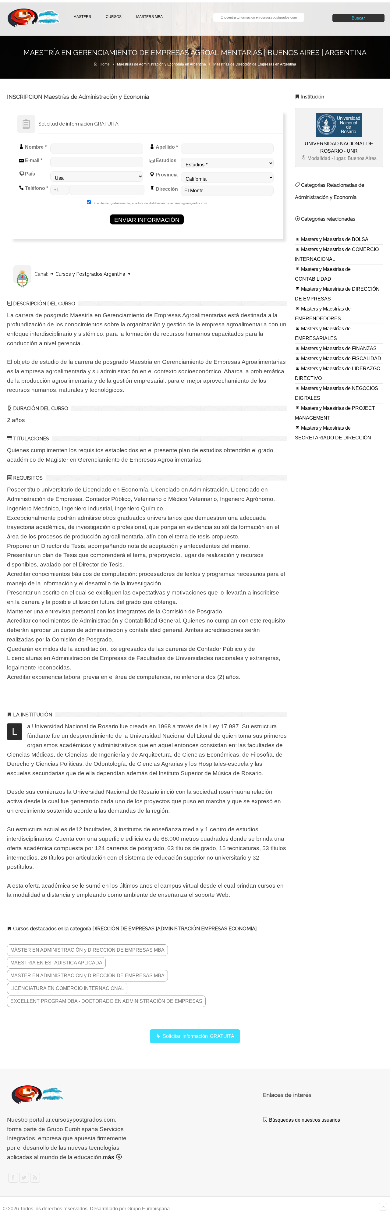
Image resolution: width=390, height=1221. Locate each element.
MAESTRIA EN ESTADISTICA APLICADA (56, 962)
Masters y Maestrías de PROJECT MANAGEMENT (335, 413)
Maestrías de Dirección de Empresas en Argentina (254, 64)
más (109, 1157)
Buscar (358, 18)
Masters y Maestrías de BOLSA (334, 239)
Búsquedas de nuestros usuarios (304, 1120)
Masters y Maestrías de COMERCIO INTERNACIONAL (337, 254)
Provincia (166, 174)
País (29, 173)
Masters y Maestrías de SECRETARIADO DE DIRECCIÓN (333, 432)
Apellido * (166, 147)
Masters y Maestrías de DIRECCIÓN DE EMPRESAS (337, 293)
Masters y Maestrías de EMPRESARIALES (323, 333)
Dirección (166, 189)
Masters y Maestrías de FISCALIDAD (340, 358)
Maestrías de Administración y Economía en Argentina (161, 64)
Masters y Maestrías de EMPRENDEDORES (323, 313)
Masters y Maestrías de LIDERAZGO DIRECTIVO (337, 373)
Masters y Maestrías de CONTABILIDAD (323, 274)
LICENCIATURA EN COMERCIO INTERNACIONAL (67, 988)
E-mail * (33, 160)
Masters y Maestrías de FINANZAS (338, 348)
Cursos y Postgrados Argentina (90, 274)
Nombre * (35, 147)
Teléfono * (36, 188)
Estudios (165, 160)
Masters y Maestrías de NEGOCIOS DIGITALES (336, 393)
